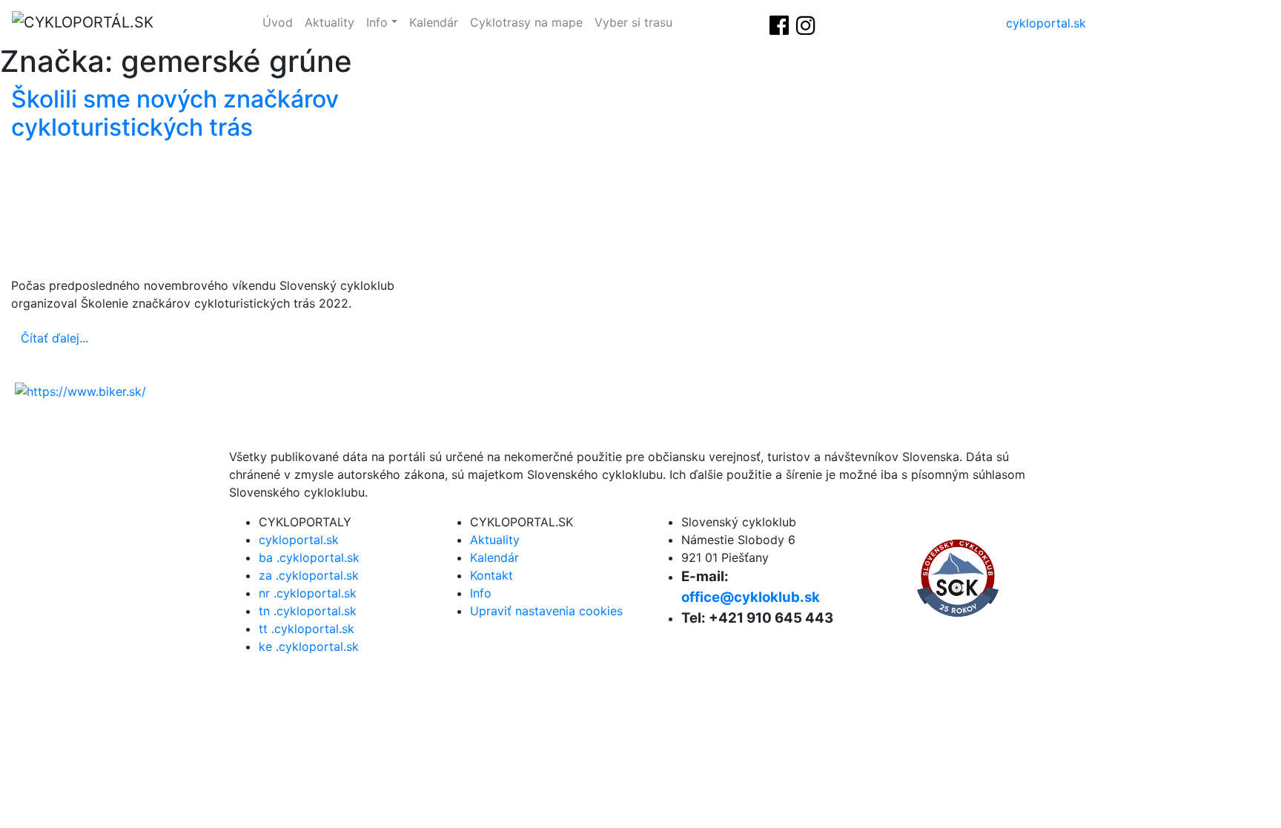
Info (377, 22)
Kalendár (433, 22)
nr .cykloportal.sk (308, 593)
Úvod (277, 22)
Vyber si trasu (633, 22)
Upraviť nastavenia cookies (546, 610)
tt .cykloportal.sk (306, 628)
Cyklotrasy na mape (526, 22)
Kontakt (491, 575)
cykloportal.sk (1046, 23)
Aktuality (329, 22)
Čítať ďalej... (54, 338)
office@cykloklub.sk (750, 597)
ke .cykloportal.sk (309, 646)
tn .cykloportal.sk (308, 610)
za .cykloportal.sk (309, 575)
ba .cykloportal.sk (309, 557)
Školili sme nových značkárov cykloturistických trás (175, 113)
